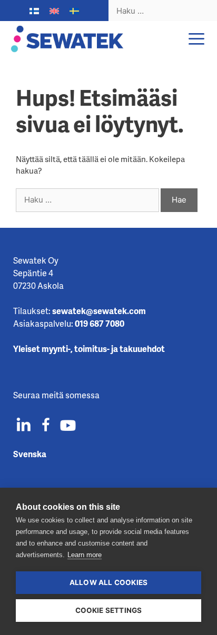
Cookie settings (108, 610)
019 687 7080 (99, 323)
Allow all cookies (108, 582)
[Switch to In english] (54, 11)
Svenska (29, 454)
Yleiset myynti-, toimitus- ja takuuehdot (89, 348)
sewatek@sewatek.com (99, 311)
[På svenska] (74, 11)
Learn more (84, 555)
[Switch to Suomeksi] (34, 11)
